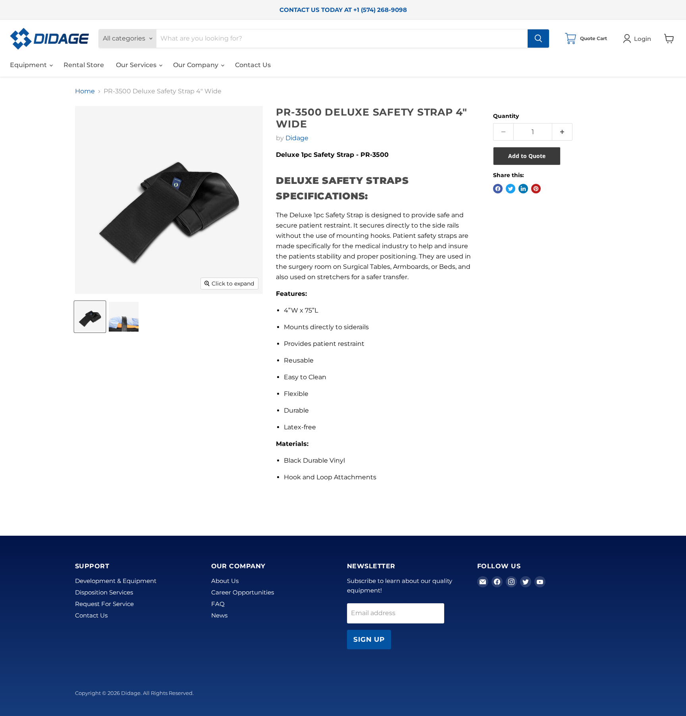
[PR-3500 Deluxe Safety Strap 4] (90, 316)
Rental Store (84, 65)
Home (85, 91)
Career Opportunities (242, 592)
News (219, 615)
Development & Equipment (115, 581)
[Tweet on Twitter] (510, 188)
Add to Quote (526, 156)
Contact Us (253, 65)
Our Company (196, 65)
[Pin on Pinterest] (536, 188)
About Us (225, 581)
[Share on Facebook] (498, 188)
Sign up (369, 639)
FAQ (218, 604)
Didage (296, 138)
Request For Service (104, 604)
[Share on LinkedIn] (523, 188)
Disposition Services (104, 592)
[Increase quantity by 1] (562, 132)
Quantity (506, 116)
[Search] (538, 38)
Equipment (29, 65)
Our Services (137, 65)
